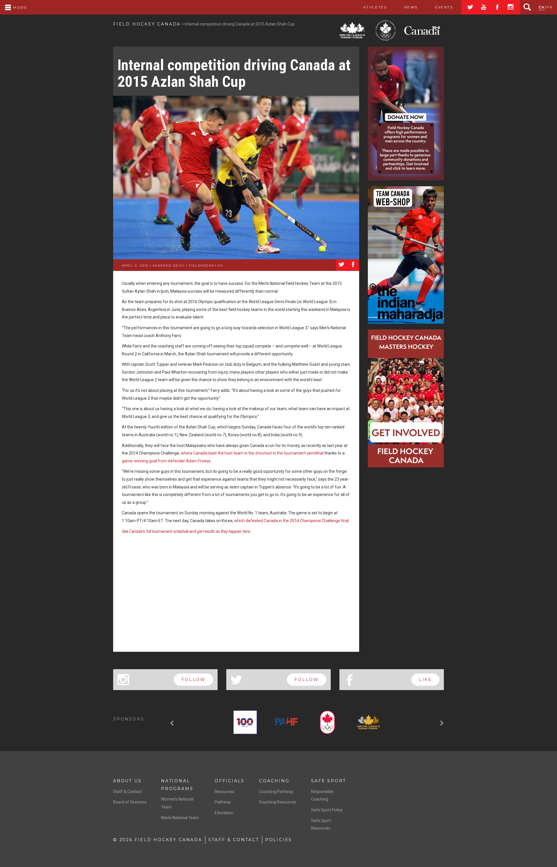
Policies (278, 839)
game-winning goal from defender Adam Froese (166, 461)
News (411, 7)
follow (193, 679)
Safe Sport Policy (327, 810)
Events (444, 7)
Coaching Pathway (276, 791)
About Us (127, 780)
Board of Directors (130, 802)
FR (550, 7)
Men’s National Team (180, 817)
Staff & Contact (127, 791)
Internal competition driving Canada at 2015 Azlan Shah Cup (233, 73)
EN (542, 7)
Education (224, 812)
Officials (230, 780)
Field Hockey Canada (147, 24)
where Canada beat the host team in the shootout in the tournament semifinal (252, 453)
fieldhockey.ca (206, 265)
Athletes (375, 7)
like (425, 679)
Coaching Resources (277, 802)
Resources (224, 791)
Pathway (223, 802)
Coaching (274, 780)
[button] (173, 723)
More (19, 7)
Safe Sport (328, 780)
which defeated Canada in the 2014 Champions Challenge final (291, 520)
